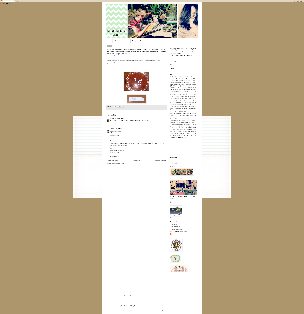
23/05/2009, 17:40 (114, 152)
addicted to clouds (177, 234)
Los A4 (193, 100)
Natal (185, 104)
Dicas (191, 91)
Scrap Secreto (192, 127)
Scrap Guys (178, 127)
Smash (175, 133)
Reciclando (185, 122)
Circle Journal (173, 84)
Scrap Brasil (179, 124)
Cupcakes (180, 87)
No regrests (174, 106)
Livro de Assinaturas (176, 98)
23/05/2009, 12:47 (114, 135)
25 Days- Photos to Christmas (177, 76)
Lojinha (178, 100)
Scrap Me (185, 127)
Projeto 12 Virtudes (175, 113)
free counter (173, 218)
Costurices (172, 87)
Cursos (186, 87)
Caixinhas (172, 82)
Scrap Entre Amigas (176, 126)
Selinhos (179, 131)
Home (109, 41)
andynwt (155, 310)
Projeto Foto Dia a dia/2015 (183, 117)
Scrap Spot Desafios (178, 129)
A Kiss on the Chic (177, 229)
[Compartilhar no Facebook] (122, 107)
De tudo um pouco (177, 89)
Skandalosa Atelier (190, 131)
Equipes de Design (138, 41)
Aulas (194, 78)
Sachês (173, 124)
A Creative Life (176, 226)
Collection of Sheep (191, 84)
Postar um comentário (114, 156)
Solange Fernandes (115, 118)
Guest (171, 96)
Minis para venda (178, 104)
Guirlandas (177, 96)
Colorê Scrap (176, 86)
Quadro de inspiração (185, 120)
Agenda (188, 76)
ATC (190, 78)
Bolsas (179, 80)
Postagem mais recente (112, 160)
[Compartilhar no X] (120, 107)
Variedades (173, 137)
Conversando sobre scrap (188, 86)
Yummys (182, 137)
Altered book (176, 78)
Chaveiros (192, 82)
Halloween (184, 96)
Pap (187, 106)
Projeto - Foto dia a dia (175, 108)
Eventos (192, 93)
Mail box (172, 102)
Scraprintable (190, 129)
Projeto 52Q (180, 115)
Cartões (178, 82)
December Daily (187, 89)
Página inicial (136, 160)
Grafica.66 (192, 94)
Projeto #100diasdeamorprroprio (188, 111)
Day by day (193, 87)
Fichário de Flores (174, 94)
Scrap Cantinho (187, 124)
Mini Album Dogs (181, 102)
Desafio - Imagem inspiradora (182, 91)
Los (183, 100)
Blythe (174, 80)
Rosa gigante (193, 122)
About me (117, 41)
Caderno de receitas (186, 80)
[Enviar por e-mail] (117, 107)
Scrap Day (194, 124)
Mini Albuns (192, 102)
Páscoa (192, 106)
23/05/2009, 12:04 (114, 123)
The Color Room (188, 135)
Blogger (167, 310)
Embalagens (185, 93)
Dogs (195, 91)
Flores (187, 94)
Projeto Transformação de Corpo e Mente (185, 118)
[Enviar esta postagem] (115, 106)
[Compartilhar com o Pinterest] (123, 107)
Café (194, 80)
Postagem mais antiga (160, 160)
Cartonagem (185, 82)
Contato (126, 41)
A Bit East (174, 224)
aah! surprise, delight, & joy (179, 231)
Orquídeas (181, 106)
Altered (194, 76)
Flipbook (182, 94)
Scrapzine (172, 131)
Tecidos (188, 133)
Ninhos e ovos (193, 104)
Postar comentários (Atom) (117, 163)
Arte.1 (182, 78)
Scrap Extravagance (187, 126)
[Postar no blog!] (119, 107)
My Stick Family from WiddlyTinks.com (129, 306)
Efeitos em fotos (176, 93)
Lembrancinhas (193, 96)
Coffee (182, 84)
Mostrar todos (193, 236)
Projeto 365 (186, 113)
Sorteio (114, 109)
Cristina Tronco (114, 128)
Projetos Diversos (174, 120)
